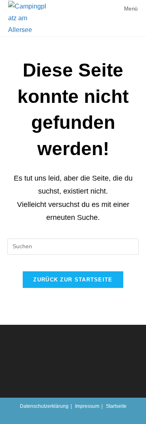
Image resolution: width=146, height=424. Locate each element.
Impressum (87, 406)
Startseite (116, 406)
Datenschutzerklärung (44, 406)
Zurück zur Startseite (72, 280)
